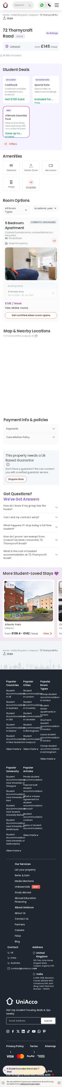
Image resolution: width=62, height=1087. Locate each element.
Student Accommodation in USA (15, 716)
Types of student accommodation (32, 827)
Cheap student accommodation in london (49, 697)
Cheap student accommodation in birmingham (49, 748)
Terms (34, 1046)
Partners (20, 924)
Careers (19, 930)
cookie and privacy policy (30, 1084)
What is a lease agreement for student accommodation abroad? (32, 802)
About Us (20, 913)
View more (12, 749)
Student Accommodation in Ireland (15, 727)
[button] (16, 308)
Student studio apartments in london (48, 710)
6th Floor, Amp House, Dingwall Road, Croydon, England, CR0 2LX (43, 964)
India (13, 957)
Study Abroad (23, 892)
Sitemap (50, 1046)
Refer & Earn (22, 875)
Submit (48, 1020)
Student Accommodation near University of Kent (15, 796)
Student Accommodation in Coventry (32, 705)
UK (12, 952)
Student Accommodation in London (32, 693)
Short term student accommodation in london (49, 725)
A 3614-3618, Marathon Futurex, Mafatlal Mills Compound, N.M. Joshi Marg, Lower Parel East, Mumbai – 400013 (43, 983)
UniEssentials (22, 886)
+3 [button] (54, 240)
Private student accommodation (32, 778)
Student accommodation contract (32, 816)
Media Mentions (24, 881)
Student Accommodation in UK (15, 693)
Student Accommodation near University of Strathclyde (15, 825)
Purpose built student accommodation (32, 788)
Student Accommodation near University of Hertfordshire (15, 839)
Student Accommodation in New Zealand (15, 739)
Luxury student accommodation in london (49, 737)
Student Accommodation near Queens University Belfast (15, 810)
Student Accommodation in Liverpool (32, 739)
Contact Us (21, 918)
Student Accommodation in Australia (15, 705)
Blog (17, 941)
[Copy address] (36, 336)
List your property (25, 869)
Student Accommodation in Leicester (32, 716)
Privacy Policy (15, 1046)
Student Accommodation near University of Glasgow (15, 781)
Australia (15, 962)
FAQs (18, 936)
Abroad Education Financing (25, 899)
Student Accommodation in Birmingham (32, 727)
